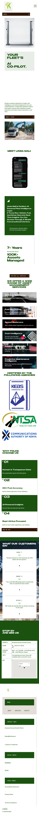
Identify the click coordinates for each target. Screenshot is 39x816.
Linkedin (4, 809)
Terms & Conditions (11, 803)
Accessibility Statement (12, 787)
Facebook (8, 763)
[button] (24, 668)
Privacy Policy (9, 794)
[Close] (29, 663)
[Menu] (35, 6)
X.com (7, 770)
